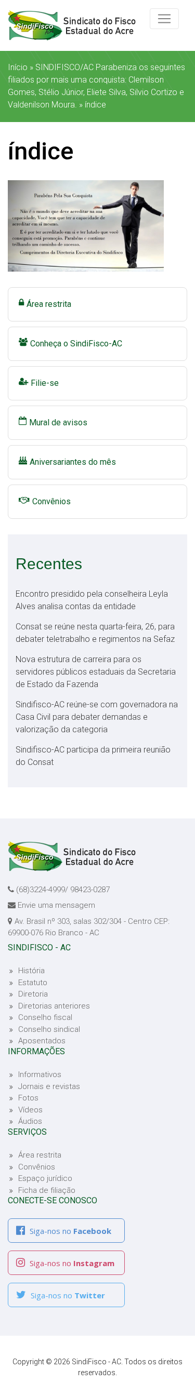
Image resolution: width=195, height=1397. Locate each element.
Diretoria (33, 994)
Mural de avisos (58, 422)
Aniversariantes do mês (73, 462)
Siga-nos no (69, 1231)
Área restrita (49, 304)
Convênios (51, 501)
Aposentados (42, 1040)
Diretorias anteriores (54, 1006)
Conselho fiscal (45, 1017)
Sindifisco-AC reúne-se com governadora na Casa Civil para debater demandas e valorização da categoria (97, 717)
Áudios (30, 1121)
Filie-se (45, 383)
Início (18, 67)
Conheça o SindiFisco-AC (76, 343)
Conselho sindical (49, 1029)
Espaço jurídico (45, 1178)
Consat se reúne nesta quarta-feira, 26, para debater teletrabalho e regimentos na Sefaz (95, 633)
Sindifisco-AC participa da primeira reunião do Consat (93, 756)
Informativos (39, 1074)
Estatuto (32, 982)
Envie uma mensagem (56, 905)
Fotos (28, 1098)
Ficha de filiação (46, 1190)
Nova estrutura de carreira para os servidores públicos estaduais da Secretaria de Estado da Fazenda (96, 671)
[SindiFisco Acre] (82, 25)
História (31, 970)
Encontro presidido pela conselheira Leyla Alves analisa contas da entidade (92, 600)
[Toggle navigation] (164, 18)
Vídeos (30, 1109)
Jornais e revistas (49, 1086)
